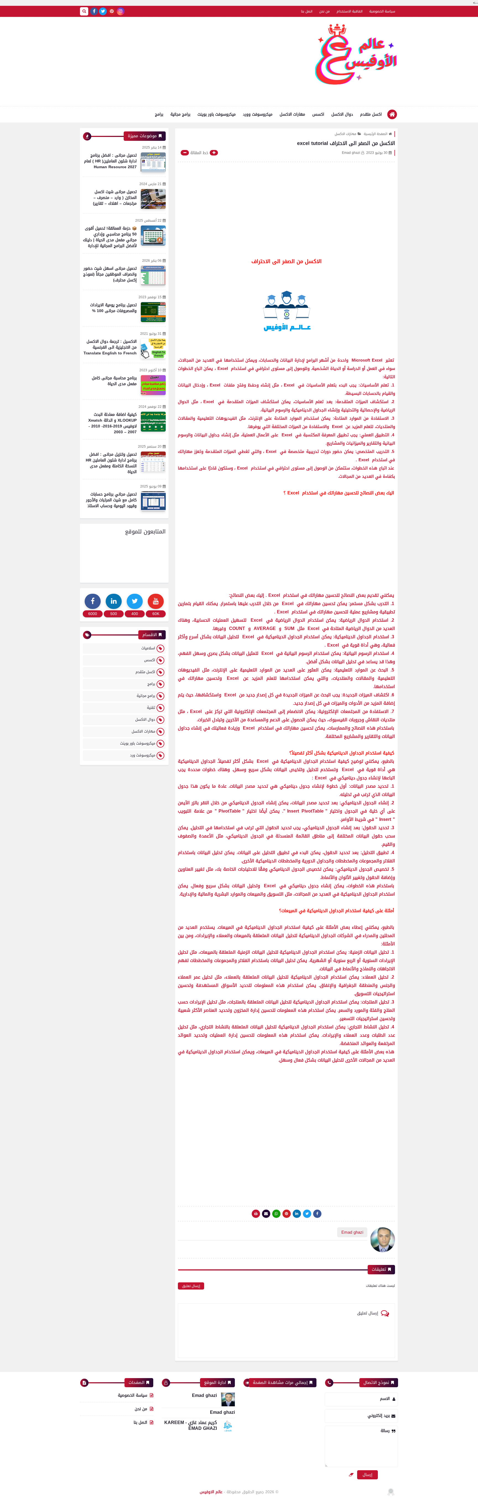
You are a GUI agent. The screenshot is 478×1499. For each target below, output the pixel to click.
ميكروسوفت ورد (142, 755)
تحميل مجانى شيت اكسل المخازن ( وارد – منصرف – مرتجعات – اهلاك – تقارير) (115, 197)
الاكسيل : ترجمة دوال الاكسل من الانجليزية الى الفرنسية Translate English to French (110, 347)
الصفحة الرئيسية (375, 134)
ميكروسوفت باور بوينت (217, 114)
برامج (159, 114)
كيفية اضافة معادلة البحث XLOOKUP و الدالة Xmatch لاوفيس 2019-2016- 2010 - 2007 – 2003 (112, 423)
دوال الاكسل (342, 114)
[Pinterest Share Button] (297, 1214)
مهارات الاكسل (292, 114)
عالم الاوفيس (211, 1492)
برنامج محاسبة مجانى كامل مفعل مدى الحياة (114, 381)
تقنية (151, 707)
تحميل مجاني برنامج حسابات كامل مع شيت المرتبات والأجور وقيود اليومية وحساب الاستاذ (111, 500)
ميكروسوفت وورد (257, 114)
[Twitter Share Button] (307, 1214)
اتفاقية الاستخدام (349, 11)
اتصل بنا (306, 11)
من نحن (324, 11)
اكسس (318, 114)
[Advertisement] (180, 61)
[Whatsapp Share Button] (276, 1214)
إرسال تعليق (191, 1286)
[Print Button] (256, 1214)
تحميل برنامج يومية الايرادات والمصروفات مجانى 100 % (113, 308)
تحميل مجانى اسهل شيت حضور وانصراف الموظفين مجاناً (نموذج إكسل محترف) (110, 274)
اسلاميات (148, 648)
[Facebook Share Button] (317, 1214)
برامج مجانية (180, 114)
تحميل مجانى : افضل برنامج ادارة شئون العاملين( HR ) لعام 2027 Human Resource (110, 161)
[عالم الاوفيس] (356, 56)
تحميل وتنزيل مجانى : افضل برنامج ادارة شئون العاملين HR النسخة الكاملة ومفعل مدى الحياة (111, 463)
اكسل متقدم (371, 114)
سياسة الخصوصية (382, 11)
